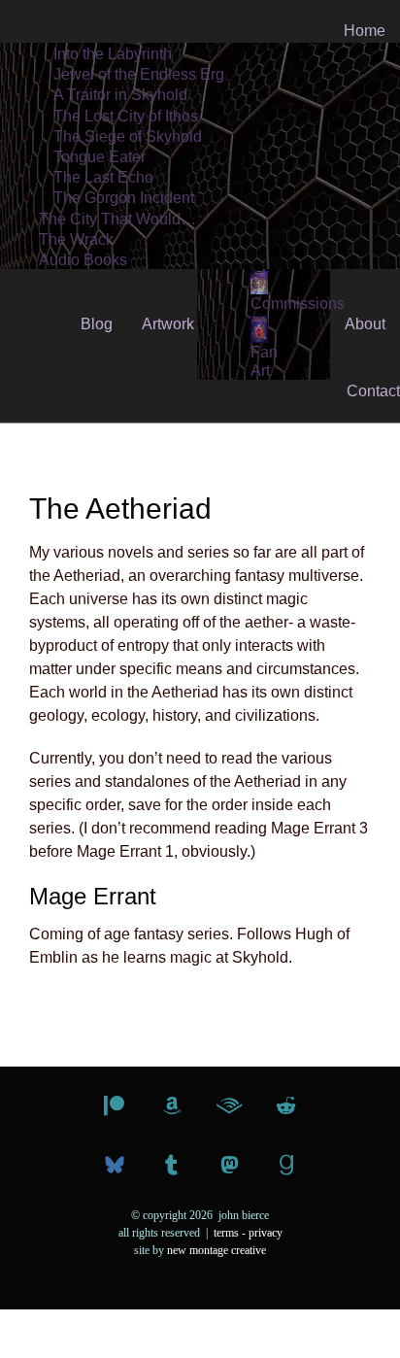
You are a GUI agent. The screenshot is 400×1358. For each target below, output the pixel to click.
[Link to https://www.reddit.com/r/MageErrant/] (286, 1106)
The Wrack (76, 239)
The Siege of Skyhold (127, 136)
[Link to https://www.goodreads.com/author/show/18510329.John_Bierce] (286, 1165)
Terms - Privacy (248, 1232)
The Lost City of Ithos (125, 116)
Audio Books (83, 260)
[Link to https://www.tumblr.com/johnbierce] (171, 1165)
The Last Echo (103, 177)
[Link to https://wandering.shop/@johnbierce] (229, 1165)
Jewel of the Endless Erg (138, 74)
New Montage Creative (216, 1250)
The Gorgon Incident (123, 197)
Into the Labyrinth (112, 54)
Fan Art (264, 361)
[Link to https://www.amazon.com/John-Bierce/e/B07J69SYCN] (172, 1106)
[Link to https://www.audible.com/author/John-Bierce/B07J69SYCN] (229, 1106)
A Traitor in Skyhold (120, 94)
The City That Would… (117, 219)
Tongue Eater (99, 157)
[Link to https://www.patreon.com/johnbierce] (114, 1106)
